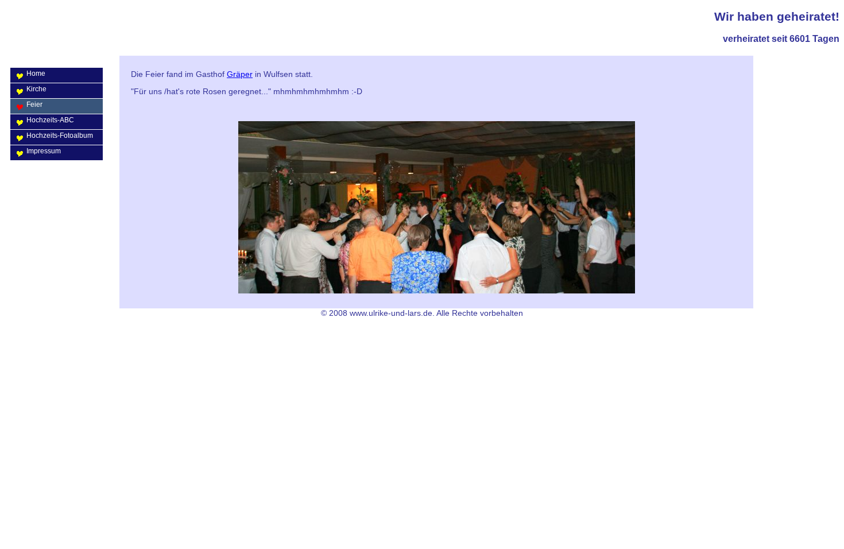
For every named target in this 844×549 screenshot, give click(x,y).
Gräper (240, 74)
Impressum (43, 151)
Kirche (36, 89)
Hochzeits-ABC (50, 120)
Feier (34, 104)
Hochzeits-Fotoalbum (59, 136)
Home (35, 73)
